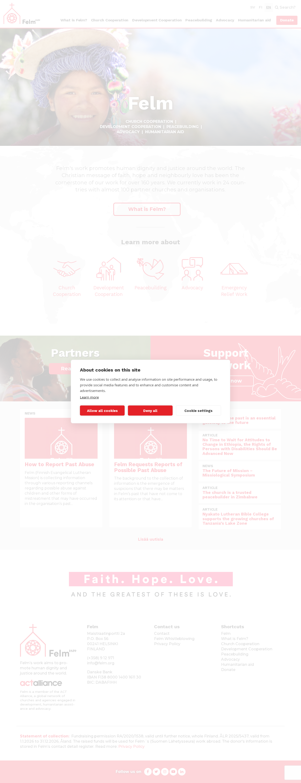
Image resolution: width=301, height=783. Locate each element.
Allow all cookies (102, 410)
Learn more (89, 397)
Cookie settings (198, 410)
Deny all (150, 410)
